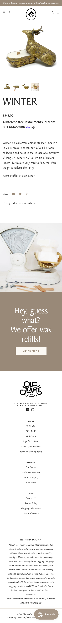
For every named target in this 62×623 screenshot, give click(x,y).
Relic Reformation (31, 472)
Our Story (31, 482)
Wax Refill (31, 431)
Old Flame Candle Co (29, 614)
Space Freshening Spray (31, 451)
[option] (31, 50)
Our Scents (31, 467)
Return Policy (31, 503)
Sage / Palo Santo (31, 441)
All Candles (31, 426)
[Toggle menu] (4, 12)
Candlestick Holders (31, 446)
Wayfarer (21, 617)
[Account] (50, 12)
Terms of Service (31, 513)
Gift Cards (31, 436)
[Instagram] (32, 409)
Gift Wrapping (31, 477)
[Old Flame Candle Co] (31, 14)
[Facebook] (27, 409)
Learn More (31, 351)
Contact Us (31, 498)
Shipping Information (31, 508)
